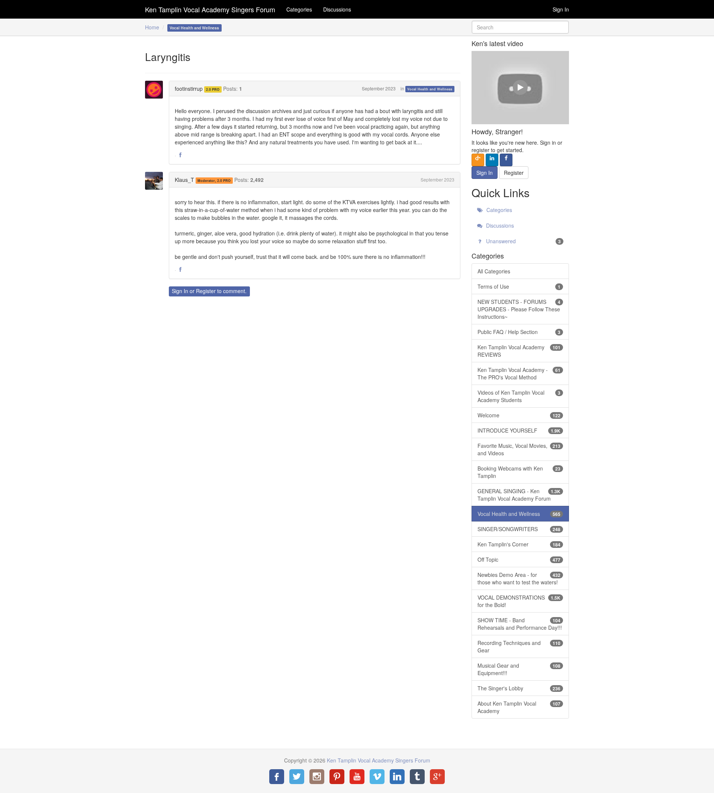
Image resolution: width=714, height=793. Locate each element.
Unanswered (523, 241)
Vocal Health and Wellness (429, 89)
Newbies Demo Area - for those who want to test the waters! (519, 578)
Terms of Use (519, 286)
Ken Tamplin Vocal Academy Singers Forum (210, 9)
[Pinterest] (336, 776)
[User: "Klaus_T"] (156, 181)
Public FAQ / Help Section (519, 332)
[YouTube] (357, 776)
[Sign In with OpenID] (478, 160)
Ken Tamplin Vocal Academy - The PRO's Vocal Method (519, 373)
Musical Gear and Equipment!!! (519, 669)
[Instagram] (316, 776)
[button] (180, 155)
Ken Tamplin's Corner (519, 544)
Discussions (337, 9)
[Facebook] (276, 776)
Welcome (519, 415)
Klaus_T (184, 179)
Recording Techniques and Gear (519, 646)
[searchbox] (520, 27)
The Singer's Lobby (519, 688)
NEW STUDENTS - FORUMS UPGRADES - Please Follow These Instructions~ (519, 309)
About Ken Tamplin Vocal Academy (519, 707)
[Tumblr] (417, 776)
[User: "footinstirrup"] (156, 90)
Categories (299, 9)
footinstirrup (189, 88)
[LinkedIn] (397, 776)
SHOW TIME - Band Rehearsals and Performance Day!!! (519, 623)
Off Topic (519, 559)
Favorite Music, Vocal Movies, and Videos (519, 449)
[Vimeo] (377, 776)
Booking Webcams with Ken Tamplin (519, 472)
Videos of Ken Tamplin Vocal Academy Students (519, 396)
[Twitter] (296, 776)
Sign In (561, 9)
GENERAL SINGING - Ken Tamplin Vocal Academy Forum (519, 494)
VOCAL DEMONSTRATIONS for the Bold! (519, 601)
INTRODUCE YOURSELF (519, 430)
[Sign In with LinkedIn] (492, 160)
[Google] (437, 776)
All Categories (493, 271)
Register (206, 291)
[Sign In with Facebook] (506, 160)
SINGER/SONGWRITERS (519, 529)
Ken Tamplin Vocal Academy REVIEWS (519, 350)
